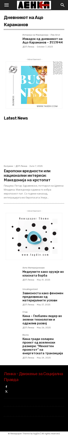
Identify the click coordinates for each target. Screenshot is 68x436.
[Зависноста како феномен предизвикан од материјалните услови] (11, 296)
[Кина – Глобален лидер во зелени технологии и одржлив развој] (11, 319)
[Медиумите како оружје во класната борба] (11, 274)
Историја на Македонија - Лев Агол (41, 35)
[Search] (62, 5)
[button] (6, 5)
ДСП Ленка (28, 47)
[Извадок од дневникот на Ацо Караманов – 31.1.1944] (11, 42)
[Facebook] (6, 387)
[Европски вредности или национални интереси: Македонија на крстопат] (34, 142)
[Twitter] (6, 391)
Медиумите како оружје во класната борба (43, 273)
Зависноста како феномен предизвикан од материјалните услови (42, 296)
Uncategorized (30, 289)
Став (25, 312)
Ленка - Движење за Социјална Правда (33, 376)
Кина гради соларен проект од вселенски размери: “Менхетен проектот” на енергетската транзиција (42, 346)
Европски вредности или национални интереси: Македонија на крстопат (27, 175)
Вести (25, 335)
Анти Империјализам (33, 268)
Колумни (8, 166)
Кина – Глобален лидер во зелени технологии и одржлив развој (42, 319)
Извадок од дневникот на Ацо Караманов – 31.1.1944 (42, 40)
